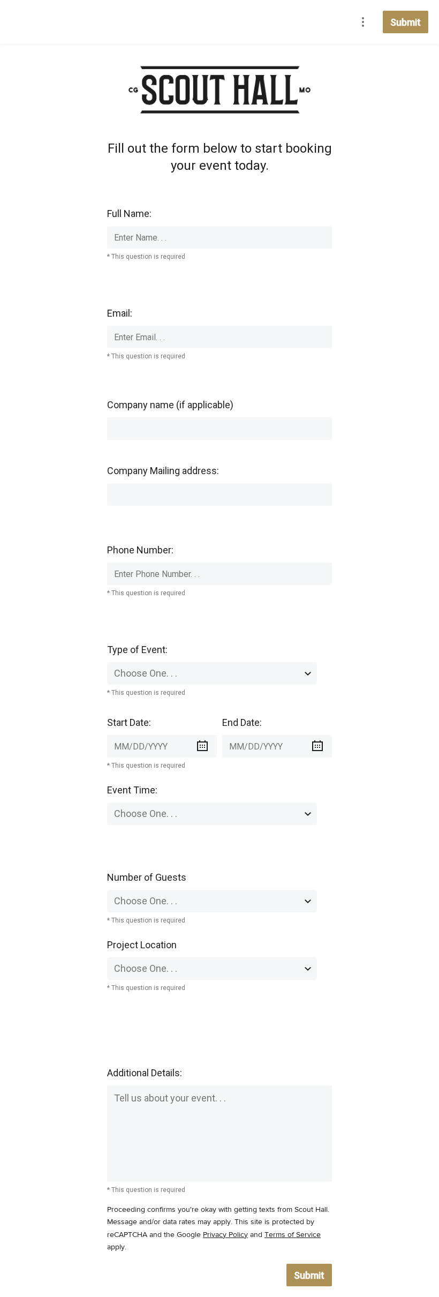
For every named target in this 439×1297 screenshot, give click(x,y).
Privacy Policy (225, 1235)
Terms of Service (292, 1235)
